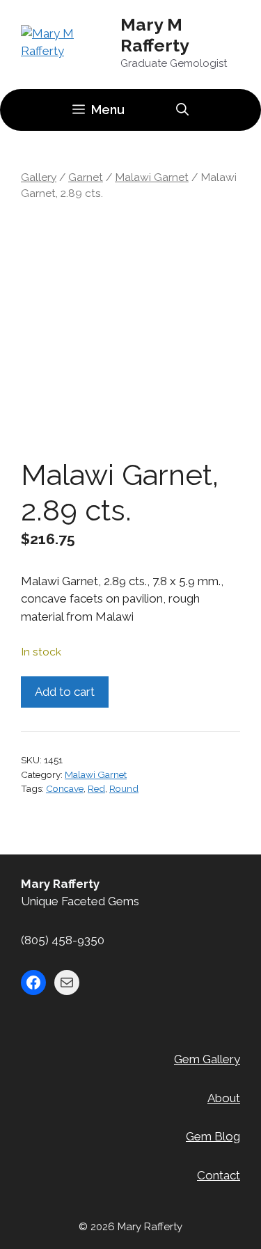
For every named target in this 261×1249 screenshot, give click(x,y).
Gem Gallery (207, 1059)
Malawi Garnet (152, 177)
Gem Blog (213, 1136)
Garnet (85, 177)
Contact (218, 1175)
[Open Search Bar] (182, 110)
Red (96, 788)
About (223, 1098)
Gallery (38, 177)
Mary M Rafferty (154, 35)
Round (124, 788)
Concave (65, 788)
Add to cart (65, 692)
